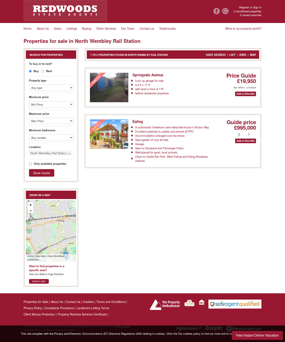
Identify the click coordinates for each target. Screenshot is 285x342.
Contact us (147, 28)
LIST (232, 55)
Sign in (257, 7)
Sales (57, 28)
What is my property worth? (243, 28)
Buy (36, 71)
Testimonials (167, 28)
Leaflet (30, 256)
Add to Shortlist (245, 94)
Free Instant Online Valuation (257, 335)
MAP (253, 55)
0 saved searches (250, 15)
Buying (86, 28)
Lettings (72, 28)
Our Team (128, 28)
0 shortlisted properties (247, 11)
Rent (48, 71)
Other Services (106, 28)
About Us (43, 28)
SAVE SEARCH (215, 55)
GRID (242, 55)
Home (28, 28)
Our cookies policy (189, 334)
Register (244, 7)
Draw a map (39, 281)
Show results (41, 173)
